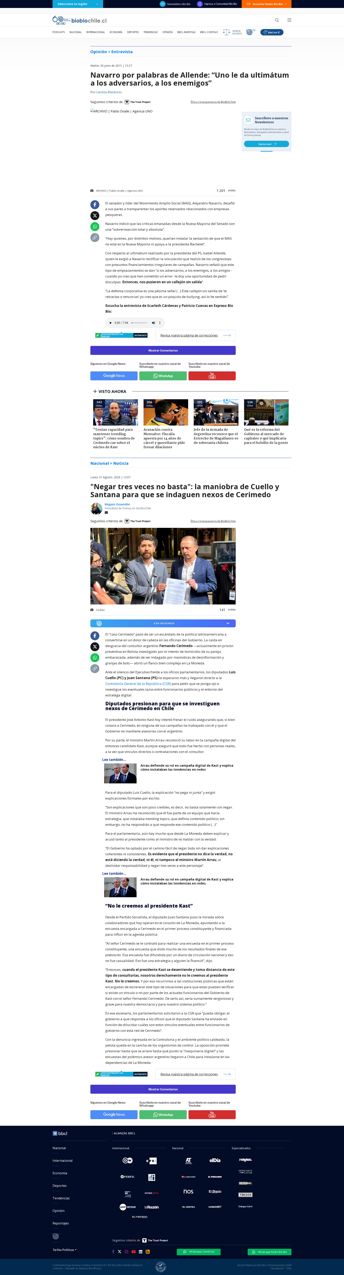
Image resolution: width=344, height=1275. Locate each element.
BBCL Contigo (209, 32)
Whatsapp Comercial (201, 1251)
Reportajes (61, 1223)
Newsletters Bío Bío (179, 4)
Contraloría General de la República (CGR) (138, 683)
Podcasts (59, 32)
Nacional (75, 32)
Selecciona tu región (72, 4)
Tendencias (151, 32)
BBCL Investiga (186, 32)
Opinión (167, 32)
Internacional (95, 32)
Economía (116, 32)
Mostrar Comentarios (163, 350)
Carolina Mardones (109, 92)
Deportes (133, 32)
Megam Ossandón (117, 504)
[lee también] (121, 773)
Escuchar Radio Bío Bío (268, 4)
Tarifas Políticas (63, 1250)
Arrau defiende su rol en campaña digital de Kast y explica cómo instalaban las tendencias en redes (187, 767)
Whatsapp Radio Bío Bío (272, 1252)
